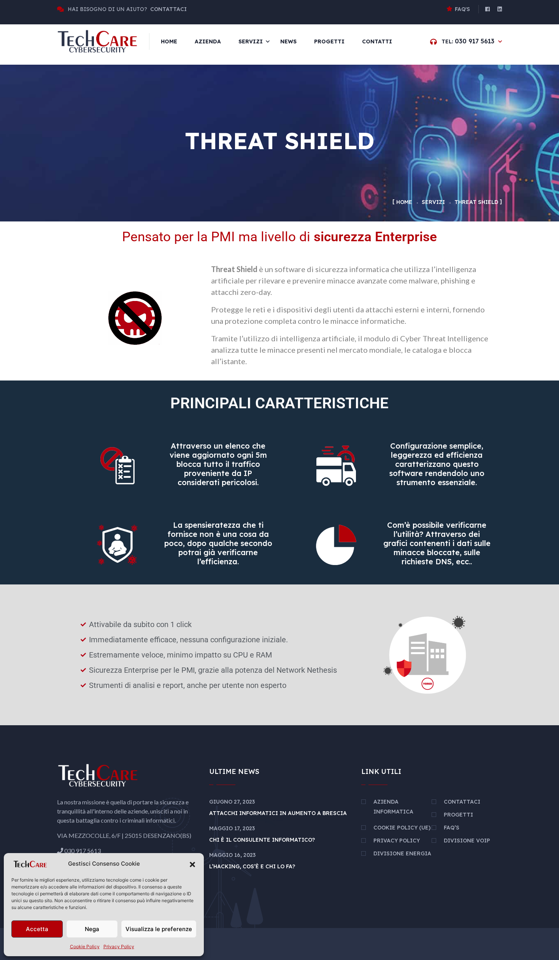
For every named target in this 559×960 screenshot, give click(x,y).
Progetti (329, 41)
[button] (192, 864)
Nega (92, 929)
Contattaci (462, 801)
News (288, 41)
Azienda (208, 41)
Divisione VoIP (467, 840)
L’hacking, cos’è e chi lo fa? (252, 866)
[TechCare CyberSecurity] (97, 41)
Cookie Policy (85, 946)
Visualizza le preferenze (158, 929)
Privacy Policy (118, 946)
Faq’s (451, 827)
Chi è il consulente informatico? (262, 839)
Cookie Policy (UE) (401, 827)
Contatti (377, 41)
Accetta (37, 929)
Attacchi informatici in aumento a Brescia (278, 813)
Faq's (462, 9)
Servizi (250, 41)
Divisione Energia (402, 853)
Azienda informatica (393, 806)
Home (169, 41)
